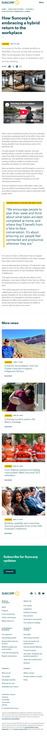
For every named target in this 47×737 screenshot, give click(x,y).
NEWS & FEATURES (6, 602)
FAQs (26, 680)
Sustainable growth (9, 638)
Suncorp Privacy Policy (21, 729)
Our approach (7, 634)
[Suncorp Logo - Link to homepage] (10, 2)
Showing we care (8, 683)
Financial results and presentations (31, 642)
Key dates (27, 634)
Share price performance (33, 659)
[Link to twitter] (13, 66)
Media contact (29, 673)
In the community (8, 614)
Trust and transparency (10, 653)
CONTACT (27, 668)
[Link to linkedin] (17, 66)
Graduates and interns (10, 687)
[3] (9, 159)
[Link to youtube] (43, 593)
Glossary (27, 663)
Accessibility (5, 699)
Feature (6, 44)
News (4, 607)
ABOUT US (27, 601)
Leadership (28, 609)
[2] (11, 146)
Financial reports (30, 650)
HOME (4, 9)
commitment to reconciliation (11, 719)
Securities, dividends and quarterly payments (33, 655)
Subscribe (9, 571)
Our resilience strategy (32, 623)
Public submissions (9, 617)
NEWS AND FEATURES (16, 9)
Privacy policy (6, 702)
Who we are (6, 673)
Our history (28, 606)
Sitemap (4, 705)
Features (5, 611)
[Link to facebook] (9, 66)
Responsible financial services (10, 642)
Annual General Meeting (33, 647)
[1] (41, 141)
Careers (5, 668)
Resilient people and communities (9, 648)
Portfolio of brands (30, 612)
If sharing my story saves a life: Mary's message (20, 420)
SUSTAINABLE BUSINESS (7, 629)
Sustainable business (8, 694)
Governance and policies (33, 619)
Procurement (28, 616)
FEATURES (29, 9)
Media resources (8, 621)
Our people (6, 676)
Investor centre (28, 629)
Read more (8, 376)
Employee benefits (8, 680)
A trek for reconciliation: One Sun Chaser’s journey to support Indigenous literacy (21, 368)
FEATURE (8, 362)
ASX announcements (31, 638)
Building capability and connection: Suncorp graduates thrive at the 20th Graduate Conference (23, 526)
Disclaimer (5, 697)
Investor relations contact (33, 676)
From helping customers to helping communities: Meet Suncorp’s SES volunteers (22, 473)
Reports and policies (9, 656)
